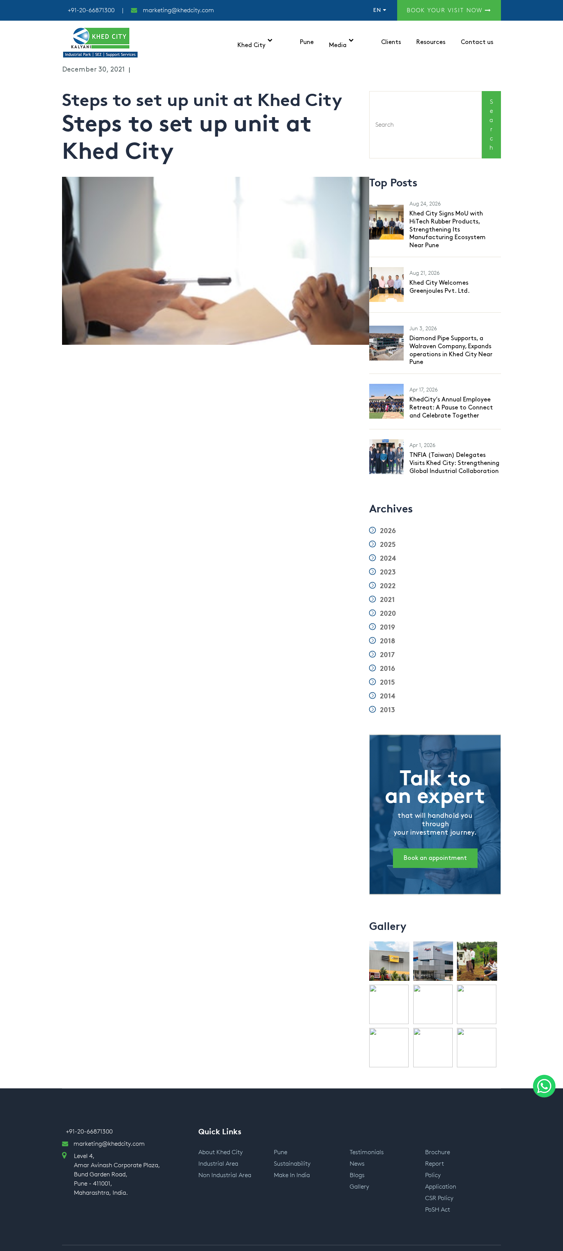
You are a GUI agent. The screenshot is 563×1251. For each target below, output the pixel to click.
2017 (386, 655)
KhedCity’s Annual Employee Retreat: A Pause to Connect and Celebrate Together (451, 408)
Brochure (437, 1152)
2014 (386, 696)
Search (491, 124)
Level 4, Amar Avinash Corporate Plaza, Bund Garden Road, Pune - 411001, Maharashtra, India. (117, 1174)
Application (440, 1186)
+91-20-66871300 (91, 10)
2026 (387, 531)
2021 (386, 599)
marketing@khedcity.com (178, 10)
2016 (386, 668)
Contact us (477, 42)
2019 (386, 627)
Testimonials (367, 1152)
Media (338, 45)
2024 (387, 558)
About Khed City (220, 1152)
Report (434, 1163)
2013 (386, 710)
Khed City (251, 45)
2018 (386, 641)
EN (378, 10)
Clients (391, 42)
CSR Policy (439, 1198)
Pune (307, 42)
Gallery (359, 1186)
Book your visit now (446, 10)
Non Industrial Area (224, 1175)
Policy (433, 1175)
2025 (387, 544)
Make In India (292, 1175)
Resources (430, 42)
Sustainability (292, 1163)
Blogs (357, 1175)
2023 (387, 572)
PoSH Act (437, 1209)
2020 (387, 613)
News (357, 1163)
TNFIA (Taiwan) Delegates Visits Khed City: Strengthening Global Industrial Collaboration (454, 463)
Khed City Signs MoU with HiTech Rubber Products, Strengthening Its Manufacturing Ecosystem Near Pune (447, 229)
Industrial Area (218, 1163)
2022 (387, 586)
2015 (386, 682)
